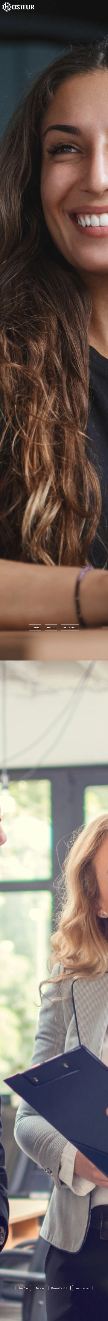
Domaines (35, 627)
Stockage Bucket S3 (59, 1288)
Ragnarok (40, 1288)
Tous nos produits (70, 627)
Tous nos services (82, 1288)
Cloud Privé (23, 1288)
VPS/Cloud (51, 627)
